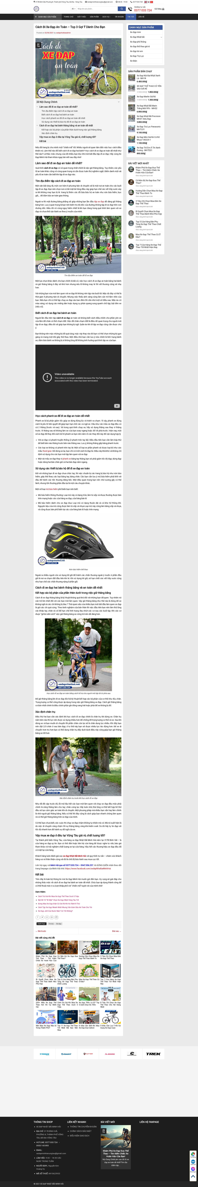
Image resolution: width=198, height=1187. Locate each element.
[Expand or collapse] (118, 102)
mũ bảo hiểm (52, 489)
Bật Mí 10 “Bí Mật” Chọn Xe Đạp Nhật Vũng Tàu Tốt (58, 900)
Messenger (193, 1171)
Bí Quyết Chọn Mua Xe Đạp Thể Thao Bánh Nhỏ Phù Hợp (149, 212)
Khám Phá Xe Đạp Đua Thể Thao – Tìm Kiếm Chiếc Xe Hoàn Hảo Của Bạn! (148, 170)
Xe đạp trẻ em (136, 51)
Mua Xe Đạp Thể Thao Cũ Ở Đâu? (148, 235)
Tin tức (131, 17)
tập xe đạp (99, 201)
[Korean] (148, 2)
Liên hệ (141, 17)
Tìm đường (193, 1157)
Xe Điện (133, 61)
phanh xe (67, 459)
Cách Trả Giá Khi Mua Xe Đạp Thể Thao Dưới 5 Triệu (58, 896)
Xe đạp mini (135, 32)
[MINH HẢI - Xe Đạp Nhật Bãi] (50, 9)
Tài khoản (119, 17)
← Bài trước (40, 931)
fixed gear (47, 451)
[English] (145, 2)
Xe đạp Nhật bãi (137, 37)
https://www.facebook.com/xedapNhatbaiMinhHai (88, 868)
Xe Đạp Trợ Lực (137, 56)
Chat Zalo (193, 1164)
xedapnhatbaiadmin (63, 33)
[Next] (127, 1146)
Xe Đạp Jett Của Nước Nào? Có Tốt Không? (55, 911)
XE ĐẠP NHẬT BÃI (47, 1184)
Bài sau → (116, 931)
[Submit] (122, 9)
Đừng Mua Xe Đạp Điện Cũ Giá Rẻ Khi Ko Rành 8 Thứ (59, 904)
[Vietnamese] (151, 2)
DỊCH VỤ (106, 17)
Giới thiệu (81, 17)
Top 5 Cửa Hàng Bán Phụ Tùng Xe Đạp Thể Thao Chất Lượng (148, 224)
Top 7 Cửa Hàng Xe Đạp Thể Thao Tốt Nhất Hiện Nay (148, 246)
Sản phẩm (94, 17)
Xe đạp (58, 924)
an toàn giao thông (60, 195)
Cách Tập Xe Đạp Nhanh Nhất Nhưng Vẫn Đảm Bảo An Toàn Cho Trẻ (65, 907)
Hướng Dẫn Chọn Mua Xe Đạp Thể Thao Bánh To (149, 191)
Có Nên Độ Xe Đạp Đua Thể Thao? (148, 181)
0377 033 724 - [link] (53, 1142)
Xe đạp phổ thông (138, 42)
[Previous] (104, 1146)
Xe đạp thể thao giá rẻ (140, 46)
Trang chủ (68, 17)
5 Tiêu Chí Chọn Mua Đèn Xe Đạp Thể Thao (148, 202)
